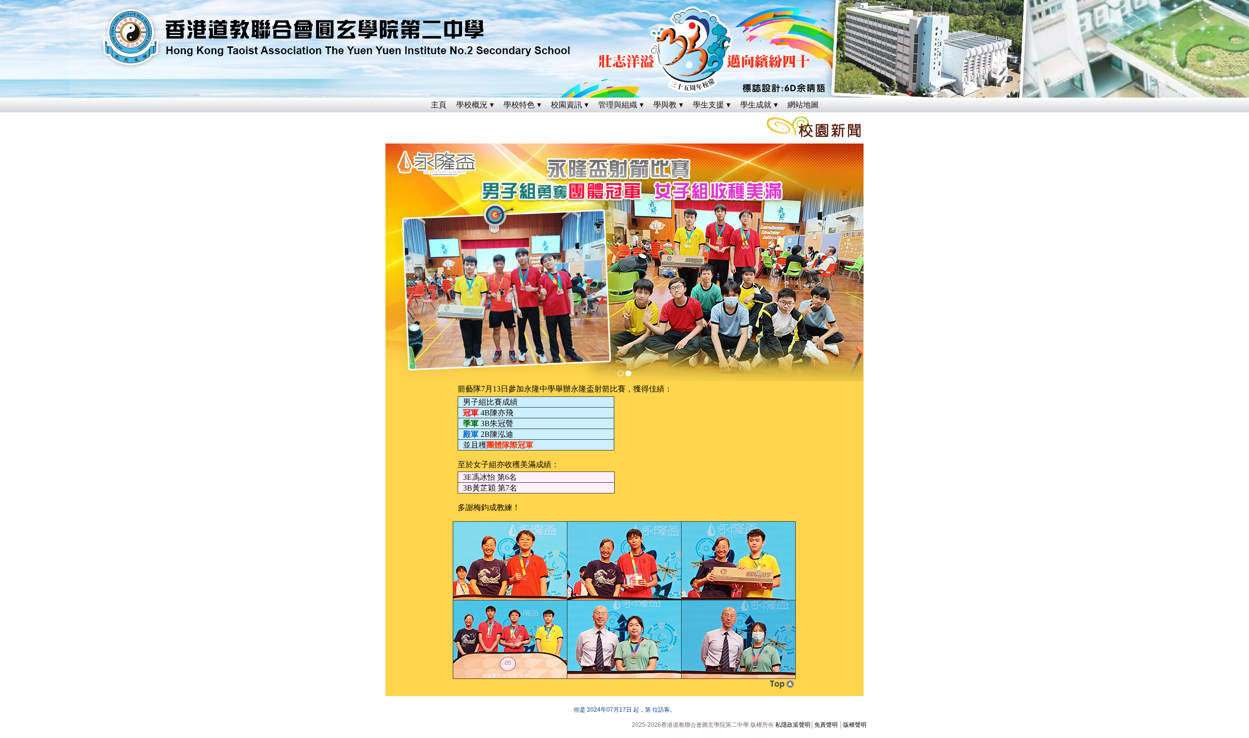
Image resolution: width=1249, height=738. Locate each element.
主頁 (438, 105)
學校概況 (471, 105)
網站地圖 (803, 105)
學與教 (665, 105)
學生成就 (755, 105)
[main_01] (621, 373)
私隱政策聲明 (792, 724)
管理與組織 (617, 105)
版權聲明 (854, 724)
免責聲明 (826, 724)
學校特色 (519, 105)
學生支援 (708, 105)
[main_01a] (628, 373)
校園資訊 (566, 105)
